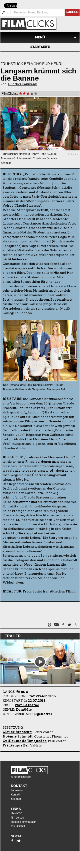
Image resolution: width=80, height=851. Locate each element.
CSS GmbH (18, 826)
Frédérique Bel (16, 745)
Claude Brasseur (17, 732)
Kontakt (19, 786)
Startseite (40, 47)
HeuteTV (16, 813)
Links (16, 809)
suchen (72, 12)
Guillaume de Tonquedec (24, 741)
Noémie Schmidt (18, 736)
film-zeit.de (17, 817)
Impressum (17, 790)
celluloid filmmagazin (23, 821)
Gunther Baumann (22, 84)
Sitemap (16, 798)
